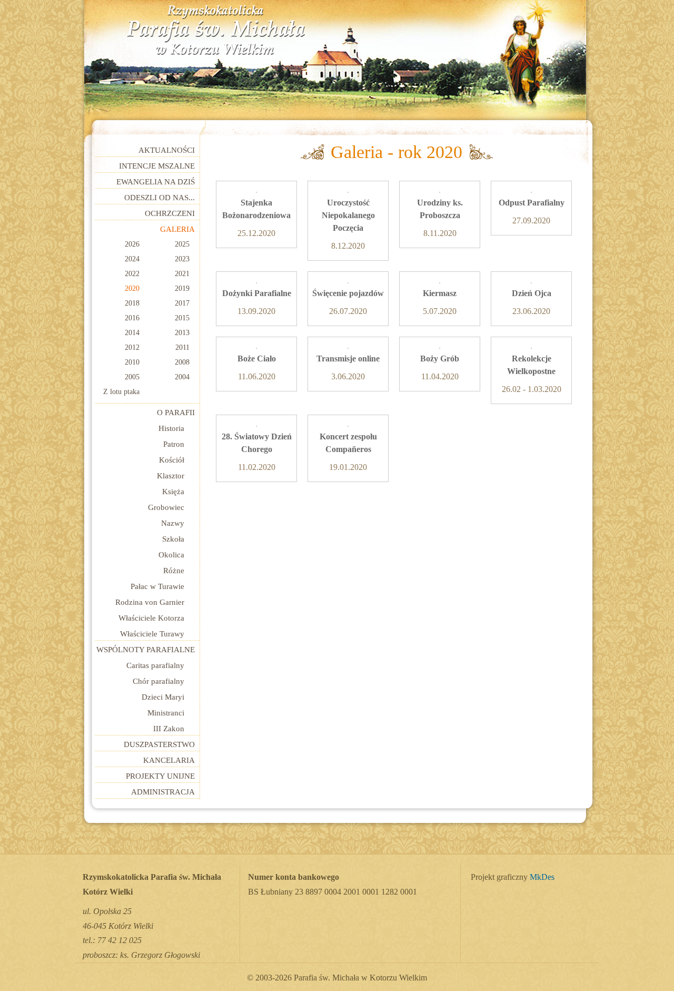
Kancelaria (169, 760)
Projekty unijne (160, 776)
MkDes (542, 877)
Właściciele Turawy (152, 634)
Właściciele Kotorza (151, 618)
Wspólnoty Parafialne (145, 649)
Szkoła (173, 539)
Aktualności (166, 150)
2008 (182, 362)
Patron (173, 444)
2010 (132, 362)
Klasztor (170, 476)
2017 (182, 303)
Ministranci (165, 713)
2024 (132, 259)
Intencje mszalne (157, 166)
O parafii (176, 412)
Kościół (171, 460)
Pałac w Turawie (157, 586)
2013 (182, 333)
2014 (132, 333)
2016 (132, 318)
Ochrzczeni (170, 213)
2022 (132, 274)
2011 (182, 347)
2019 (182, 288)
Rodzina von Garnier (149, 602)
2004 (182, 377)
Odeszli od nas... (159, 197)
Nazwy (172, 523)
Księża (173, 491)
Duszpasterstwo (159, 744)
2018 (132, 303)
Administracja (163, 792)
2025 (182, 244)
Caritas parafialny (155, 665)
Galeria (177, 229)
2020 (132, 288)
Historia (171, 428)
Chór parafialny (158, 681)
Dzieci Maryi (163, 697)
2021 (182, 274)
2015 (182, 318)
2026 (132, 244)
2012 (132, 347)
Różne (173, 570)
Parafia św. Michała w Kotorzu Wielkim (215, 30)
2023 (182, 259)
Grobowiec (166, 507)
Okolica (171, 555)
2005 (132, 377)
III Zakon (168, 728)
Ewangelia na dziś (155, 182)
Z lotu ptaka (121, 392)
